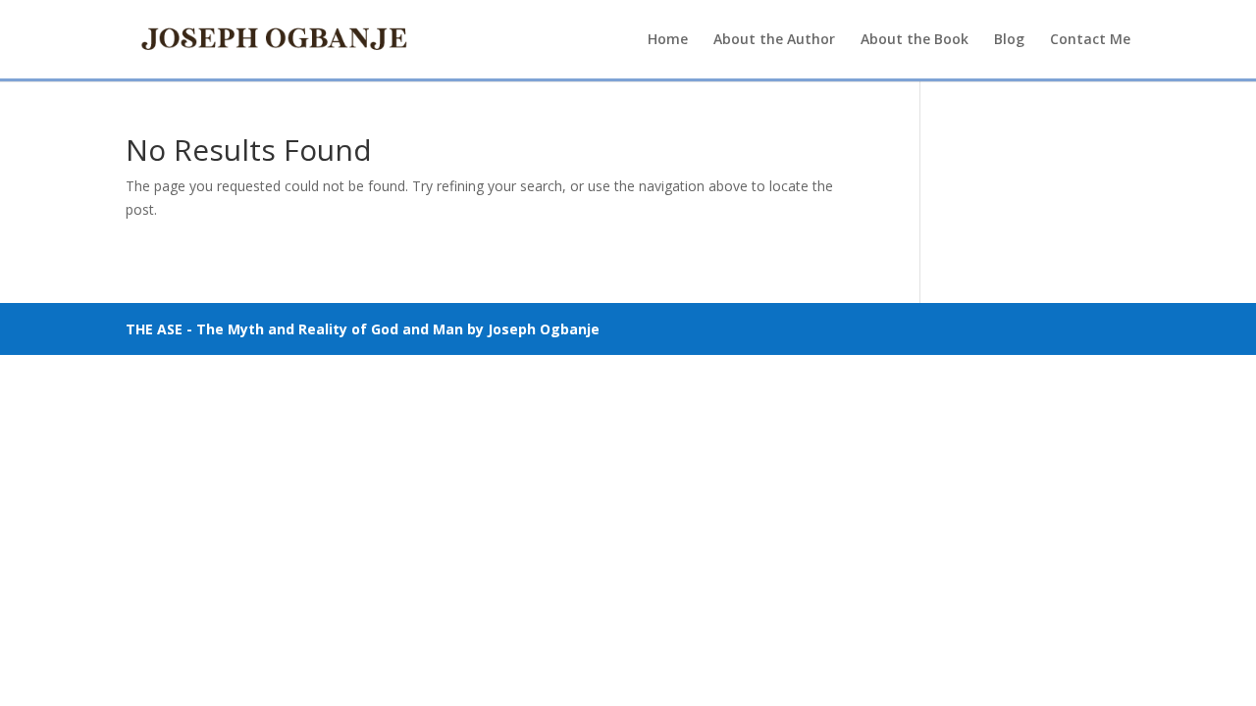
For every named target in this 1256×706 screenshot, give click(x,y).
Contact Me (1090, 40)
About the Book (914, 40)
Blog (1009, 40)
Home (668, 40)
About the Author (774, 40)
